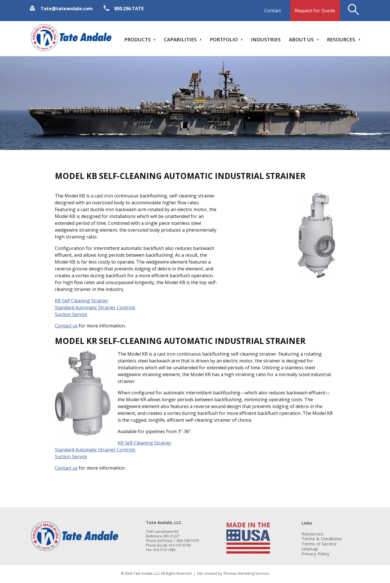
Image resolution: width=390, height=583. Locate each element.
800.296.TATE (129, 8)
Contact (272, 10)
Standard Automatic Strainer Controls (95, 307)
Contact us (66, 326)
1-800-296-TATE (186, 540)
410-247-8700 (179, 545)
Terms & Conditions (321, 538)
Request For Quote (315, 10)
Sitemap (309, 549)
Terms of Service (319, 543)
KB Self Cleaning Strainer (81, 300)
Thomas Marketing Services (246, 573)
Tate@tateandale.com (67, 8)
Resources (312, 533)
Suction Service (71, 314)
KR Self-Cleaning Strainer (145, 443)
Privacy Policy (315, 553)
